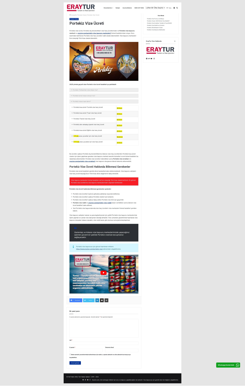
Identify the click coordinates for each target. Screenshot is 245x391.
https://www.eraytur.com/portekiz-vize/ (89, 249)
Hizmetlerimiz (108, 8)
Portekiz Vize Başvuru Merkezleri (156, 30)
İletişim (118, 8)
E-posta (72, 347)
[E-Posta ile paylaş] (102, 300)
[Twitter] (149, 58)
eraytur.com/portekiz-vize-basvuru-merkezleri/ (94, 33)
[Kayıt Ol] (174, 7)
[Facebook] (147, 58)
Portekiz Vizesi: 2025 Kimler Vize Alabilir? (158, 21)
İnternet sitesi (109, 347)
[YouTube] (152, 58)
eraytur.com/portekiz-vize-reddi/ (100, 203)
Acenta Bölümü (127, 8)
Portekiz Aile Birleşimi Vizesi (155, 27)
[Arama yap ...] (177, 7)
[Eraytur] (81, 8)
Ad (70, 340)
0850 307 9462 (139, 8)
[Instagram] (154, 58)
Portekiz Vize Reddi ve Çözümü (155, 25)
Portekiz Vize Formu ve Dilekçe (155, 18)
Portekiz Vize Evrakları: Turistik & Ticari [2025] (159, 23)
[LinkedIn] (97, 300)
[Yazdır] (106, 300)
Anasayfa (73, 15)
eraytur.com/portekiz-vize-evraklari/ (82, 161)
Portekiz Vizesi (82, 15)
